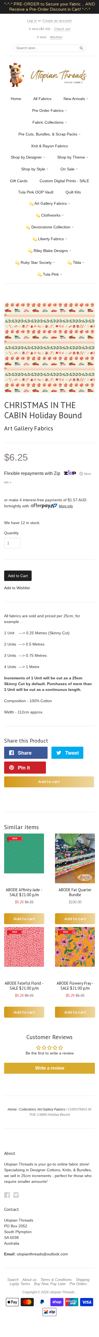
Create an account (57, 20)
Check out (62, 29)
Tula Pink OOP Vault (35, 192)
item (41, 37)
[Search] (81, 48)
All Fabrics (42, 98)
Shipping (82, 1280)
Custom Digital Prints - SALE (64, 181)
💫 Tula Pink (48, 274)
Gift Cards (19, 181)
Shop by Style (33, 169)
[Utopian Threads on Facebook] (7, 1195)
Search (12, 1280)
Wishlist (56, 37)
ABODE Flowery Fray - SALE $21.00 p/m (75, 986)
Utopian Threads (62, 1292)
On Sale (68, 169)
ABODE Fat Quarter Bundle (75, 892)
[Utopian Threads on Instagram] (16, 1195)
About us (29, 1280)
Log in (32, 20)
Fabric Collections (48, 122)
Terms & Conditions (56, 1280)
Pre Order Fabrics (48, 110)
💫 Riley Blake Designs (48, 250)
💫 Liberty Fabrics (48, 239)
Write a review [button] (49, 1068)
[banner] (49, 75)
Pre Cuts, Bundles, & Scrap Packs (48, 134)
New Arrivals (75, 98)
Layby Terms (20, 1284)
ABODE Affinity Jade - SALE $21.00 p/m (24, 892)
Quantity (11, 533)
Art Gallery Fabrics (28, 428)
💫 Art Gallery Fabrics (48, 203)
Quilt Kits (73, 192)
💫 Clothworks (48, 215)
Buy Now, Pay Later (50, 1284)
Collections (27, 1109)
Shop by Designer (27, 157)
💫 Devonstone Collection (49, 227)
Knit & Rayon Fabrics (49, 146)
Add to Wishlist (17, 588)
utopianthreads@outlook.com (42, 1254)
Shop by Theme (71, 157)
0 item (40, 29)
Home (16, 98)
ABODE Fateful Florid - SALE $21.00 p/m (24, 986)
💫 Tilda (74, 262)
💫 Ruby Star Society (34, 262)
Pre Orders (78, 1284)
